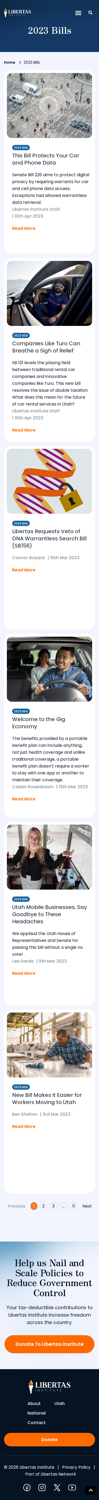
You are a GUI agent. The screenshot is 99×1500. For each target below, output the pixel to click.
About (34, 1403)
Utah (59, 1403)
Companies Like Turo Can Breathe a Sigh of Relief (46, 347)
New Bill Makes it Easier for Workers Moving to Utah (47, 1098)
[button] (78, 13)
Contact (36, 1423)
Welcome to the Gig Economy (38, 722)
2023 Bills (21, 147)
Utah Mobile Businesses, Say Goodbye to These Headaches (49, 914)
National (36, 1413)
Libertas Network (58, 1474)
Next (87, 1206)
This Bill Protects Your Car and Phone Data (45, 159)
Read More (23, 228)
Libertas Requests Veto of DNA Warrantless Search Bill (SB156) (49, 538)
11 (75, 1205)
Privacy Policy (76, 1467)
